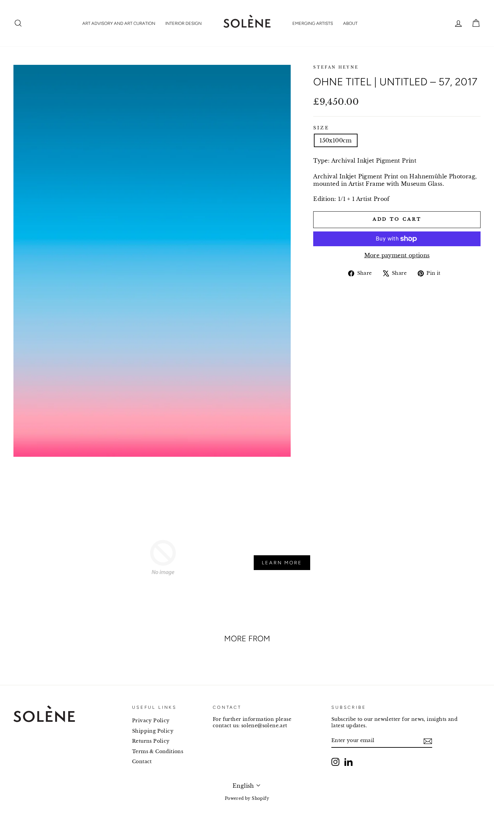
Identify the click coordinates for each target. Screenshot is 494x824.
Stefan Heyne (336, 67)
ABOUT (350, 23)
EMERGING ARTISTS (312, 23)
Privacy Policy (151, 721)
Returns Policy (151, 741)
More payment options (397, 255)
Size (321, 127)
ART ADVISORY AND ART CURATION (118, 23)
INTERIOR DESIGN (183, 23)
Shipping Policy (152, 731)
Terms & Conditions (157, 751)
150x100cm (336, 140)
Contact (142, 762)
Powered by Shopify (247, 798)
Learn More (282, 563)
